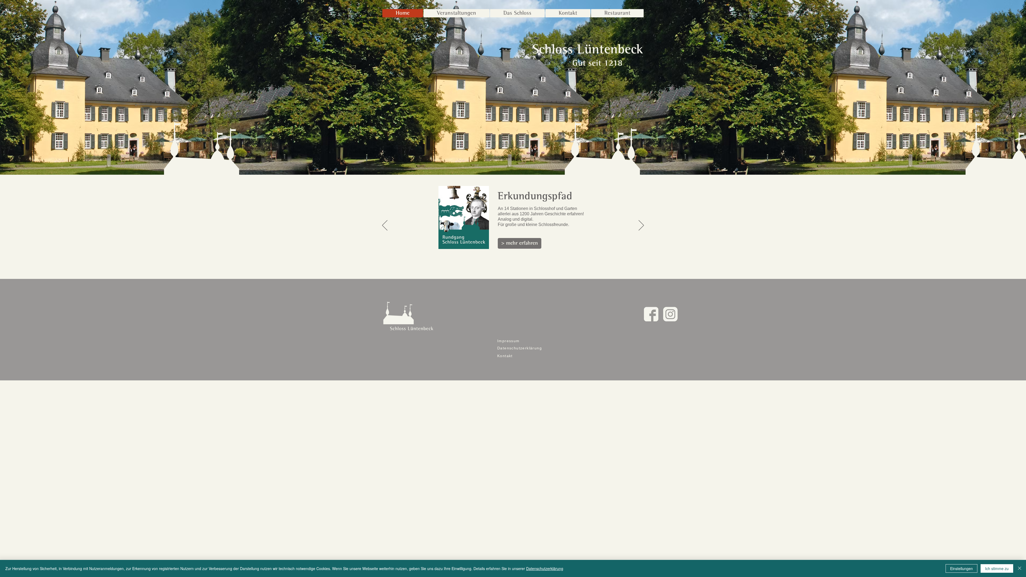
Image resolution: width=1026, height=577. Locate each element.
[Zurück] (384, 225)
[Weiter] (641, 225)
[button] (517, 13)
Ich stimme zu (997, 568)
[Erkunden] (515, 272)
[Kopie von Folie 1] (510, 272)
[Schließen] (1019, 568)
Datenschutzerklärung (544, 568)
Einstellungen (961, 568)
